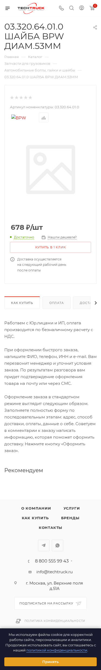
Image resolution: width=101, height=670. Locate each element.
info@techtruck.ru (54, 571)
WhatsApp (57, 545)
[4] (25, 97)
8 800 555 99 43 (52, 561)
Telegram (44, 545)
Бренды (70, 518)
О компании (36, 508)
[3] (21, 97)
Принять (50, 662)
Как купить (22, 303)
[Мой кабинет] (81, 8)
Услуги (72, 508)
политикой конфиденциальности (56, 650)
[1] (11, 97)
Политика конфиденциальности (55, 621)
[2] (16, 97)
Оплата (56, 303)
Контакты (50, 527)
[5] (30, 97)
